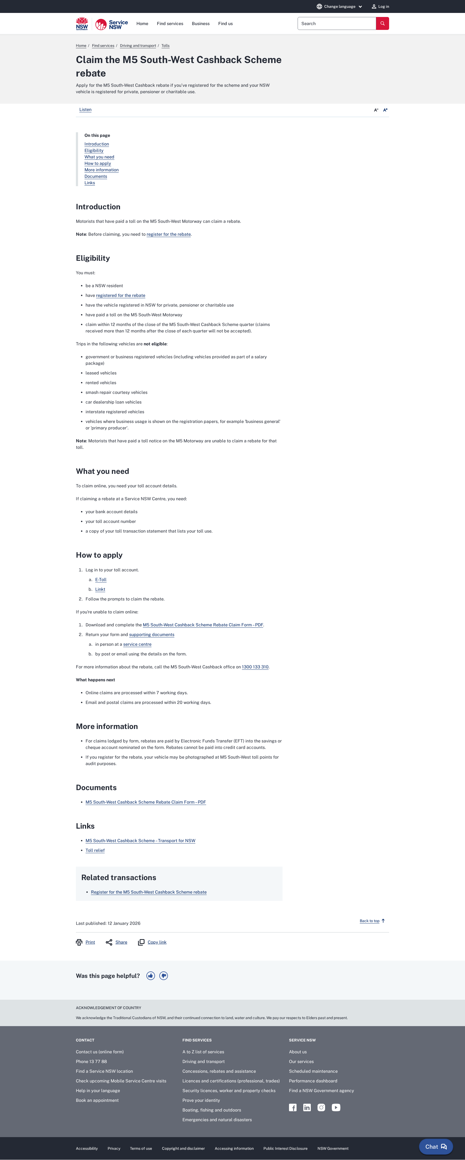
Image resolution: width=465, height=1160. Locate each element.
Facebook (293, 1107)
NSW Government (333, 1148)
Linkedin (307, 1107)
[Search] (382, 23)
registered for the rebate (120, 295)
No (163, 975)
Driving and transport (203, 1061)
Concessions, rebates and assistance (219, 1071)
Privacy (114, 1148)
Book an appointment (97, 1100)
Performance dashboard (313, 1080)
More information (101, 169)
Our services (301, 1061)
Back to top (369, 921)
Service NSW (302, 1040)
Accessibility (87, 1148)
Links (89, 182)
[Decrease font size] (376, 110)
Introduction (96, 144)
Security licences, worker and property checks (229, 1090)
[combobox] (337, 23)
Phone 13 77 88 (91, 1061)
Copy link (157, 942)
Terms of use (141, 1148)
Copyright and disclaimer (183, 1148)
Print (90, 942)
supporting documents (151, 634)
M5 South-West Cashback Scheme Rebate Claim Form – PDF (203, 624)
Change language (339, 6)
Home (142, 23)
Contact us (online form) (100, 1051)
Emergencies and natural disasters (217, 1119)
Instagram (321, 1107)
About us (298, 1051)
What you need (99, 156)
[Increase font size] (385, 110)
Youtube (336, 1107)
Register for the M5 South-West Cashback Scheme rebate (149, 892)
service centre (137, 644)
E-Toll (101, 579)
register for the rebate (169, 234)
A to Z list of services (203, 1051)
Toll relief (95, 850)
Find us (225, 23)
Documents (95, 176)
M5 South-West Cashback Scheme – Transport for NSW (140, 840)
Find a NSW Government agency (321, 1090)
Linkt (100, 589)
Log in (383, 6)
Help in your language (98, 1090)
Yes (150, 975)
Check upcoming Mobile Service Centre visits (121, 1080)
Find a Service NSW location (104, 1071)
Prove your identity (201, 1100)
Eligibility (94, 150)
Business (201, 23)
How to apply (97, 163)
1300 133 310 (255, 666)
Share (121, 942)
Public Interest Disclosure (285, 1148)
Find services (170, 23)
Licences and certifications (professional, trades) (231, 1080)
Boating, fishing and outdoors (211, 1110)
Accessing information (234, 1148)
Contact (85, 1040)
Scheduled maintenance (313, 1071)
